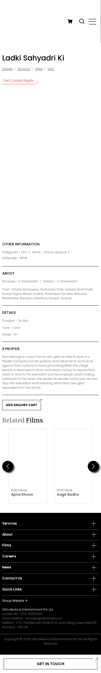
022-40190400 (31, 614)
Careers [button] (9, 556)
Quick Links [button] (12, 589)
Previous (7, 466)
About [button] (7, 535)
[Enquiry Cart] (70, 21)
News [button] (6, 567)
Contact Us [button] (12, 578)
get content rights (18, 80)
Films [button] (6, 545)
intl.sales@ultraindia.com (44, 618)
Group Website (13, 601)
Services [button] (9, 524)
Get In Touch (50, 664)
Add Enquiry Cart (21, 405)
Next (93, 466)
